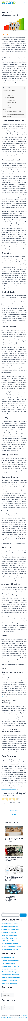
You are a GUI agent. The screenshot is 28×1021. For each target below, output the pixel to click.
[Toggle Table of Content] (22, 88)
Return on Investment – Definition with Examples (13, 859)
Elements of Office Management (10, 966)
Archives (3, 992)
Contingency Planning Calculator (10, 929)
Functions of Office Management (10, 960)
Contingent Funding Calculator (9, 926)
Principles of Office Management (10, 975)
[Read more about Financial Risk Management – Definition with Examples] (14, 889)
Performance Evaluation (12, 92)
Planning (9, 107)
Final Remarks (7, 116)
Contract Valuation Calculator (9, 924)
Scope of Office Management (9, 969)
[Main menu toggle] (25, 3)
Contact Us (24, 1017)
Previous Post (14, 810)
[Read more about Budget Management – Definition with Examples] (14, 831)
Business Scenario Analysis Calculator (11, 946)
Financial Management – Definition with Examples (14, 878)
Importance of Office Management (10, 977)
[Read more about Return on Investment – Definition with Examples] (14, 850)
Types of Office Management (9, 980)
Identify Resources (11, 100)
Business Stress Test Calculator (9, 943)
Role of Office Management (8, 963)
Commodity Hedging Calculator (9, 938)
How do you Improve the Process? (14, 111)
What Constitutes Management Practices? (15, 114)
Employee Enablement (12, 102)
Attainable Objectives (11, 106)
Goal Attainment (10, 97)
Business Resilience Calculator (9, 949)
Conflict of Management (7, 957)
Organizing (9, 93)
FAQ (5, 109)
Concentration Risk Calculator (9, 935)
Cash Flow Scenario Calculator (9, 941)
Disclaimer (10, 1017)
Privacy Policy (17, 1017)
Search (3, 912)
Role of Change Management (9, 983)
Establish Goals (10, 95)
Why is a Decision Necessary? (13, 113)
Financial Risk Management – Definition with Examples (11, 898)
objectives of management (8, 789)
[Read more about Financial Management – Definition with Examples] (14, 869)
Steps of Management (9, 90)
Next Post (14, 814)
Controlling (9, 104)
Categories (4, 1005)
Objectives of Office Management (10, 972)
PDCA (2, 696)
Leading (8, 99)
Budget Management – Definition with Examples (14, 839)
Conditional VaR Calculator (8, 932)
